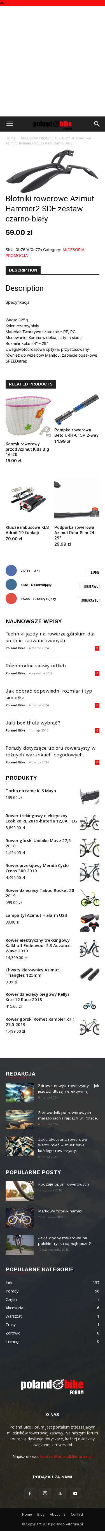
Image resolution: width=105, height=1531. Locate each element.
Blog (41, 1514)
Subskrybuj (90, 600)
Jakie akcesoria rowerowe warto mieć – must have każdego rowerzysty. (62, 1145)
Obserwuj (91, 586)
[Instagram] (45, 1493)
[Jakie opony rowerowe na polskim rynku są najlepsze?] (20, 1245)
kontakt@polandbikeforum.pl (66, 1456)
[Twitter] (60, 1493)
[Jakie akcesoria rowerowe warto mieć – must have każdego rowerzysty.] (20, 1146)
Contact (77, 1514)
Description (23, 270)
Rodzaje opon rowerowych (63, 1184)
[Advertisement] (52, 61)
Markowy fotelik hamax (60, 1211)
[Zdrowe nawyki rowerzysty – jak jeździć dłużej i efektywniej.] (20, 1092)
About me (58, 1514)
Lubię (95, 572)
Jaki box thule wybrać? (33, 723)
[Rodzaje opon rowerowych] (20, 1191)
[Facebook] (30, 1493)
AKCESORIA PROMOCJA (39, 138)
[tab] (23, 270)
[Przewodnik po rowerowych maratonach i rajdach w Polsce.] (20, 1119)
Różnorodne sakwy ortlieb (36, 666)
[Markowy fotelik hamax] (20, 1218)
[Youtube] (75, 1493)
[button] (9, 124)
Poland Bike (15, 648)
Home (10, 138)
